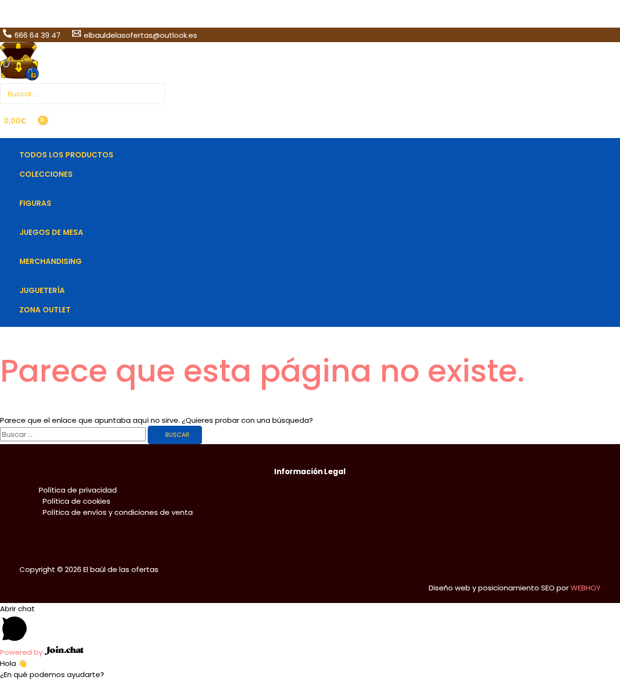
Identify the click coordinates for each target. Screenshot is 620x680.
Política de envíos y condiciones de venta (118, 512)
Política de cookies (76, 501)
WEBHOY (586, 588)
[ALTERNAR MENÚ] (66, 189)
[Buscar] (158, 94)
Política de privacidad (78, 490)
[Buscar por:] (74, 434)
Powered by (22, 652)
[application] (77, 174)
